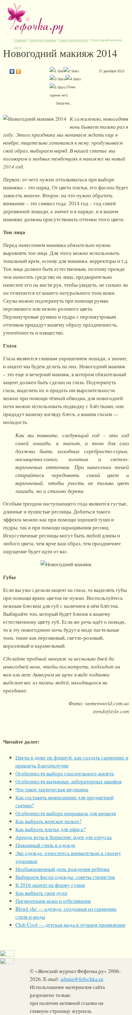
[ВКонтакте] (12, 69)
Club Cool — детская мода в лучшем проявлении (70, 924)
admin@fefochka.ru (81, 979)
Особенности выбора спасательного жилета (64, 773)
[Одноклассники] (18, 69)
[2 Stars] (71, 71)
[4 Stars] (73, 79)
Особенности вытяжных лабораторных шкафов (68, 781)
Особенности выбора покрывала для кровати (65, 813)
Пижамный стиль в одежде (45, 845)
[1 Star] (57, 71)
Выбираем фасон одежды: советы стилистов (65, 877)
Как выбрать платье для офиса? (50, 829)
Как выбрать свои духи (41, 892)
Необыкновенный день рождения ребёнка (62, 869)
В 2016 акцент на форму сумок (50, 884)
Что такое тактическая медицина (51, 789)
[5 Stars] (57, 87)
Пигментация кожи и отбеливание (53, 900)
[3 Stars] (57, 79)
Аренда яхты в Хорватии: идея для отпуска (63, 837)
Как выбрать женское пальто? (48, 821)
